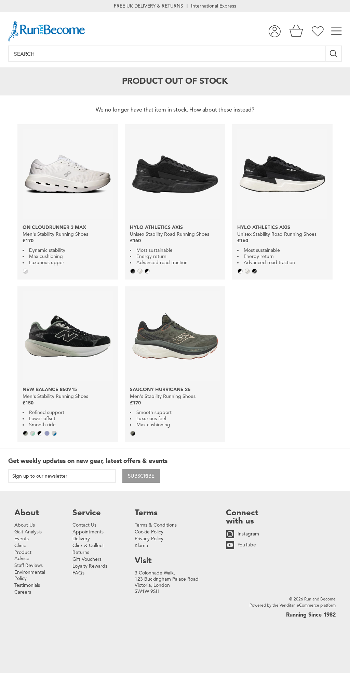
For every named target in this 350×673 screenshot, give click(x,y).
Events (21, 539)
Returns (80, 552)
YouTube (247, 545)
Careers (22, 592)
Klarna (141, 545)
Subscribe (141, 476)
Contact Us (84, 525)
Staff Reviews (28, 565)
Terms (146, 512)
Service (86, 512)
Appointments (88, 532)
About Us (24, 525)
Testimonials (27, 585)
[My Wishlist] (318, 31)
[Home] (46, 31)
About (26, 512)
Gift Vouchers (87, 559)
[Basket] (296, 31)
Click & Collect (88, 545)
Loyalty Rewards (89, 566)
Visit (143, 560)
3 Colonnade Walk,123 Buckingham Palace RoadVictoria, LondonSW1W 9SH (167, 582)
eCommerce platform (316, 605)
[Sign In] (275, 31)
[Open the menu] (336, 31)
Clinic (20, 545)
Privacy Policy (149, 539)
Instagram (248, 534)
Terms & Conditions (156, 525)
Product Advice (22, 555)
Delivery (81, 539)
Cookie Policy (149, 532)
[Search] (334, 54)
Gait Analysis (28, 532)
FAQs (78, 573)
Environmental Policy (29, 575)
